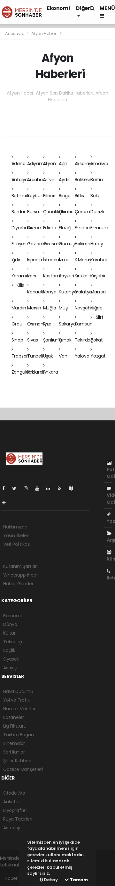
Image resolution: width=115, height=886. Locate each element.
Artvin (49, 179)
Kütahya (68, 292)
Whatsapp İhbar (20, 575)
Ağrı (63, 163)
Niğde (96, 308)
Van (63, 356)
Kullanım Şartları (20, 566)
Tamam (78, 880)
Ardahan (36, 179)
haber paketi (13, 871)
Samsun (84, 324)
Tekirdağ (84, 340)
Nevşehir (84, 308)
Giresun (51, 243)
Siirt (99, 317)
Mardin (19, 308)
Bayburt (35, 195)
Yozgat (98, 356)
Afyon (49, 163)
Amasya (99, 163)
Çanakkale (54, 211)
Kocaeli (35, 292)
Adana (19, 163)
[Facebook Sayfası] (6, 488)
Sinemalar (14, 743)
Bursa (33, 211)
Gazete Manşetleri (23, 769)
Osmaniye (38, 324)
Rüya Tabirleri (17, 819)
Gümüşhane (72, 243)
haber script (100, 871)
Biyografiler (15, 810)
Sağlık (9, 650)
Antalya (20, 179)
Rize (47, 324)
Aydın (65, 179)
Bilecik (49, 195)
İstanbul (51, 260)
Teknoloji (12, 641)
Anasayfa (15, 33)
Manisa (98, 292)
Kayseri (66, 276)
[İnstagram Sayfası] (28, 488)
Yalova (82, 356)
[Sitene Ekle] (6, 503)
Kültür (9, 633)
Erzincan (84, 227)
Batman (20, 195)
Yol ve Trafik (16, 700)
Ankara (50, 372)
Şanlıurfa (52, 340)
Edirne (49, 227)
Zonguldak (23, 372)
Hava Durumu (18, 691)
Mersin (34, 308)
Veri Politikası (16, 544)
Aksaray (83, 163)
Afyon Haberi (44, 33)
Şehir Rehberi (17, 760)
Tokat (96, 340)
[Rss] (62, 488)
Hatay (96, 243)
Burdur (19, 211)
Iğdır (16, 260)
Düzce (34, 227)
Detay (50, 880)
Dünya (10, 624)
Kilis (19, 285)
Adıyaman (38, 163)
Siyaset (11, 659)
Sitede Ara (14, 793)
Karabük (99, 260)
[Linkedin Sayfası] (50, 488)
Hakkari (82, 243)
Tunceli (35, 356)
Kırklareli (35, 372)
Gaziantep (38, 243)
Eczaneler (13, 717)
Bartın (96, 179)
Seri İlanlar (14, 752)
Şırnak (65, 340)
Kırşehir (97, 276)
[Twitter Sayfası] (16, 488)
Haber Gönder (18, 583)
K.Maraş (83, 260)
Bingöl (65, 195)
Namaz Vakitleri (19, 708)
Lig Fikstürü (15, 726)
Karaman (22, 276)
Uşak (48, 356)
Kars (31, 276)
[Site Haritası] (73, 488)
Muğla (49, 308)
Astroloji (11, 827)
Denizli (97, 211)
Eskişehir (20, 243)
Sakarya (67, 324)
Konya (50, 292)
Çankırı (66, 211)
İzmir (64, 260)
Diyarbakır (22, 227)
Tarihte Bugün (18, 734)
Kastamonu (55, 276)
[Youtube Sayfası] (39, 488)
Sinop (17, 340)
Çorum (82, 211)
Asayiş (10, 667)
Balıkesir (83, 179)
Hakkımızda (15, 527)
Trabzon (20, 356)
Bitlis (79, 195)
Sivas (32, 340)
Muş (63, 308)
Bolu (94, 195)
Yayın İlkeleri (16, 535)
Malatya (83, 292)
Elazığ (65, 227)
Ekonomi (58, 8)
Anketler (12, 801)
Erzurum (99, 227)
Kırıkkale (83, 276)
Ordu (17, 324)
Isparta (34, 260)
